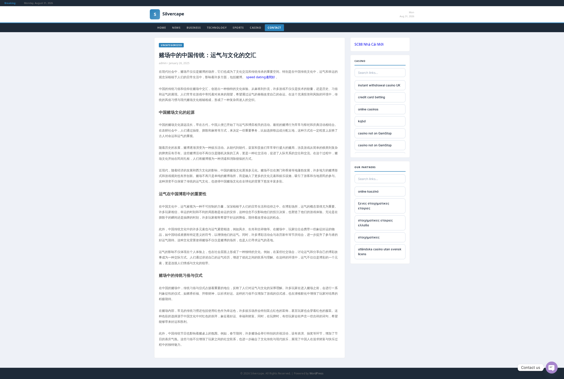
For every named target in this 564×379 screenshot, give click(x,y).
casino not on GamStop (375, 133)
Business (194, 28)
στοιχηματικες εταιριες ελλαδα (375, 222)
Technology (216, 28)
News (176, 28)
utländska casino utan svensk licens (379, 251)
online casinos (368, 109)
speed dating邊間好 (260, 77)
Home (161, 28)
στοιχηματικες (369, 237)
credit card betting (371, 97)
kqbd (362, 121)
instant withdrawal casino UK (379, 85)
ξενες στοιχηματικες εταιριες (373, 205)
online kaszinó (368, 191)
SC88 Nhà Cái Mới (369, 44)
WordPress (317, 373)
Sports (238, 28)
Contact (274, 28)
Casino (255, 28)
